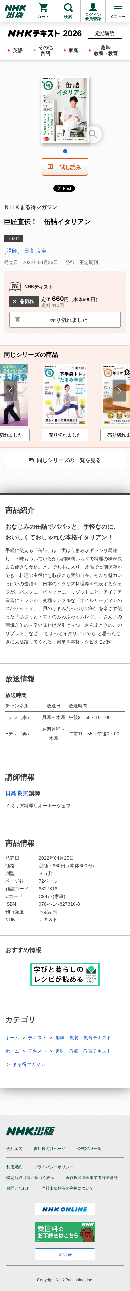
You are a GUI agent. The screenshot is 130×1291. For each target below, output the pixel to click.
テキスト (37, 1037)
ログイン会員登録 (93, 16)
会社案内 (14, 1148)
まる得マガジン (29, 1064)
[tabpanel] (65, 112)
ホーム (12, 1037)
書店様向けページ (50, 1148)
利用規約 (14, 1167)
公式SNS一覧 (89, 1148)
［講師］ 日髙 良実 (24, 251)
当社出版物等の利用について (68, 1188)
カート (43, 16)
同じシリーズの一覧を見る (69, 460)
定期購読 (105, 33)
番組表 (65, 1254)
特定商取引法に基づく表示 (30, 1177)
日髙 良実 (16, 793)
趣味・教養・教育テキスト (83, 1037)
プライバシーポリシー (54, 1167)
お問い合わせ (18, 1188)
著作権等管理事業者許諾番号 (92, 1177)
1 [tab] (65, 151)
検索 (68, 16)
